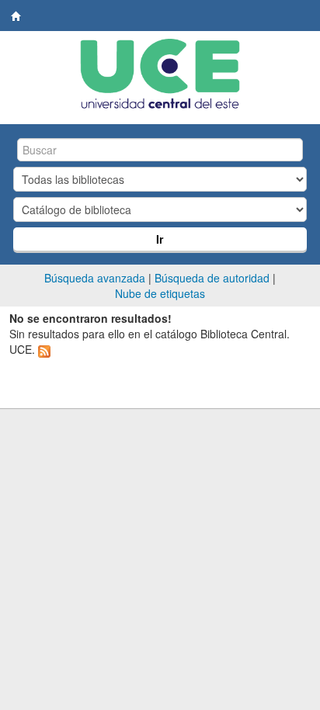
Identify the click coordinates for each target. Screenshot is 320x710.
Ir (159, 239)
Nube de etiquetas (160, 293)
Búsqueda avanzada (94, 278)
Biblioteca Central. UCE (16, 16)
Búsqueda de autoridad (212, 278)
